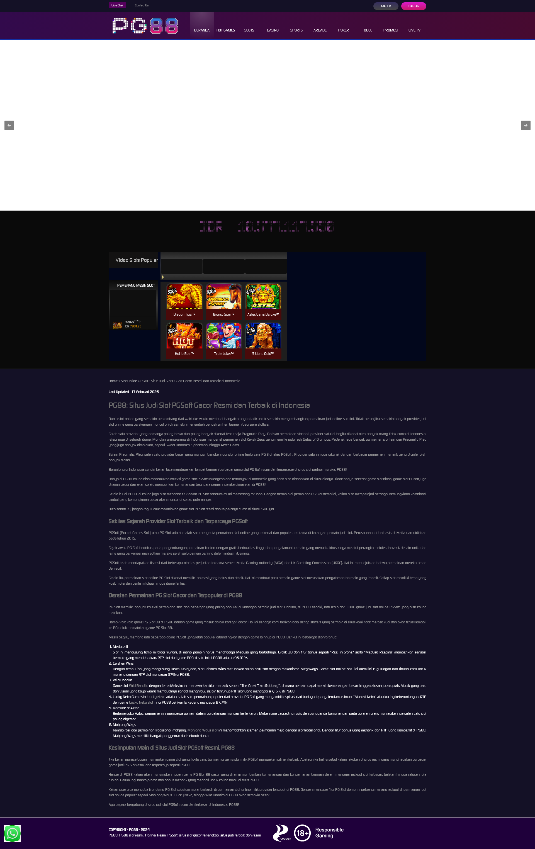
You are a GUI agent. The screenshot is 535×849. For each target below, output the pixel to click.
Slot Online (129, 381)
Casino (273, 30)
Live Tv (414, 30)
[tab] (182, 266)
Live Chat (117, 5)
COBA (184, 289)
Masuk (386, 6)
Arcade (320, 30)
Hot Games (226, 30)
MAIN (184, 302)
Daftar (413, 6)
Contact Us (142, 5)
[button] (9, 125)
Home (113, 381)
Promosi (390, 30)
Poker (343, 30)
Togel (367, 30)
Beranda (202, 30)
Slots (249, 30)
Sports (296, 30)
